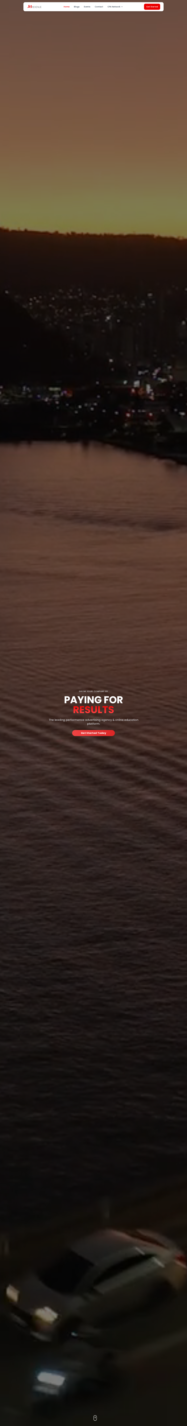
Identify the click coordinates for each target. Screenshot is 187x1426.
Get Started (152, 6)
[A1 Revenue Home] (35, 6)
